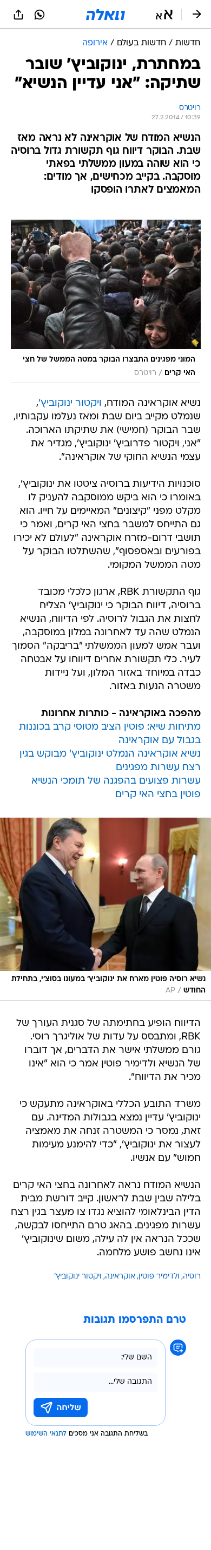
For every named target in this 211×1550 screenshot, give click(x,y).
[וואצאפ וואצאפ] (39, 14)
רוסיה (192, 1276)
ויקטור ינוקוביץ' (70, 403)
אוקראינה (120, 1276)
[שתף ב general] (18, 15)
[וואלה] (105, 14)
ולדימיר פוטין (159, 1276)
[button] (164, 14)
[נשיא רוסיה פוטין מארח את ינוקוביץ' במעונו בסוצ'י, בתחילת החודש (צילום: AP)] (105, 909)
